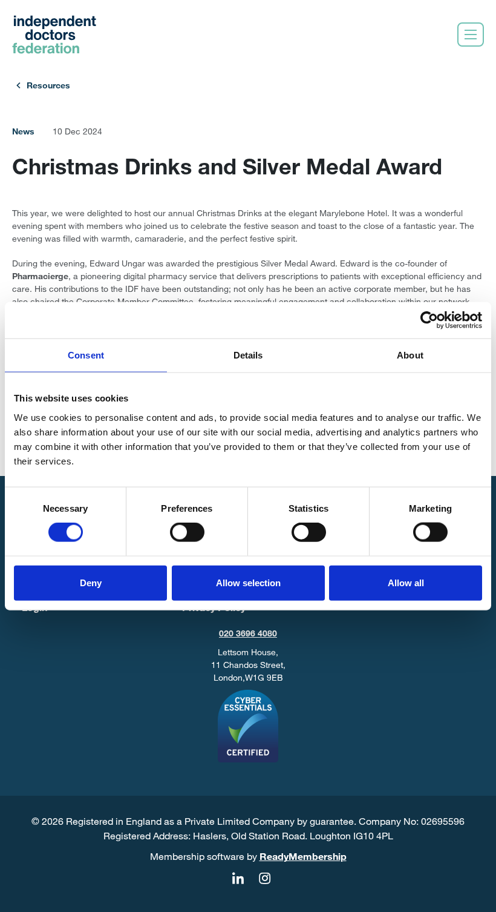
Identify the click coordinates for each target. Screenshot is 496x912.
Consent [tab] (86, 355)
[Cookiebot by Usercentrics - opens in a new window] (429, 320)
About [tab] (410, 355)
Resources (48, 85)
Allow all (406, 582)
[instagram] (264, 879)
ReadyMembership (303, 856)
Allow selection (248, 582)
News (23, 131)
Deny (91, 582)
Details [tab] (248, 355)
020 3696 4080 (248, 633)
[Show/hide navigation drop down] (470, 34)
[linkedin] (238, 879)
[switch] (187, 532)
